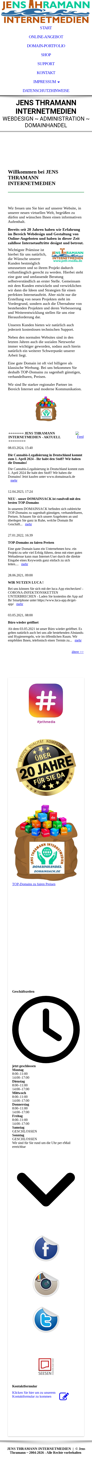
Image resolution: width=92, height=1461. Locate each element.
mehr (13, 480)
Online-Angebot (46, 37)
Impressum (44, 81)
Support (46, 63)
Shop (46, 55)
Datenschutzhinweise (46, 90)
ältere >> (78, 652)
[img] (46, 11)
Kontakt (46, 72)
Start (46, 28)
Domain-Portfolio (46, 46)
